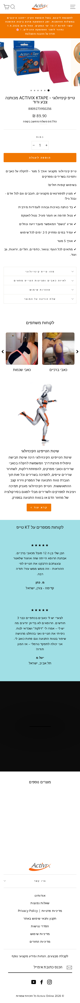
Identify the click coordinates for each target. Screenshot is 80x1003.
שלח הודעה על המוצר (40, 298)
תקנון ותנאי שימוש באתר (39, 918)
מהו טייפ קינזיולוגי (39, 271)
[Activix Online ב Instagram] (49, 981)
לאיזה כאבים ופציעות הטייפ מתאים (40, 280)
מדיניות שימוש (40, 934)
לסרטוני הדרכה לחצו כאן (39, 743)
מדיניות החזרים (40, 941)
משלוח (43, 121)
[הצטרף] (69, 967)
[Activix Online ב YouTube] (33, 981)
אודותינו (40, 895)
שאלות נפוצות (40, 903)
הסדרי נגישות (40, 926)
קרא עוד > (39, 507)
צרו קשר (40, 880)
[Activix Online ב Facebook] (41, 981)
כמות (40, 136)
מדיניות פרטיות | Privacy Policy (40, 911)
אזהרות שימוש (40, 289)
